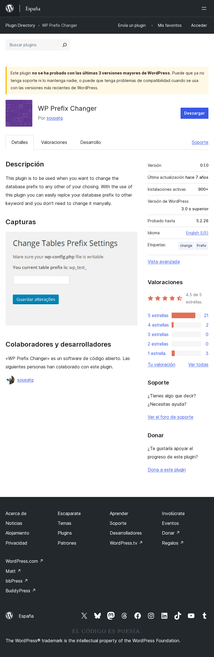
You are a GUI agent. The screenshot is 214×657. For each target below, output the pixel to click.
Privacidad (16, 543)
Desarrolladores (126, 533)
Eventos (170, 523)
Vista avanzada (164, 261)
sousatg (55, 118)
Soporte (200, 142)
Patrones (67, 543)
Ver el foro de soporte (170, 417)
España (26, 616)
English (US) (197, 232)
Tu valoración (161, 364)
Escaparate (69, 513)
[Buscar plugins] (64, 44)
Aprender (119, 513)
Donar (171, 533)
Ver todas (198, 364)
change (186, 245)
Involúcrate (173, 513)
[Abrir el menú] (205, 8)
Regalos (173, 543)
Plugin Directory (20, 25)
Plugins (65, 533)
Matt (13, 571)
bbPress (17, 581)
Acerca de (16, 513)
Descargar (194, 113)
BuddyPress (21, 590)
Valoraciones (54, 142)
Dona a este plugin (167, 469)
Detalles (19, 142)
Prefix (201, 245)
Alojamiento (17, 533)
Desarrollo (90, 142)
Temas (64, 523)
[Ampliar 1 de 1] (130, 239)
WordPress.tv (126, 543)
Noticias (14, 523)
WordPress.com (24, 561)
